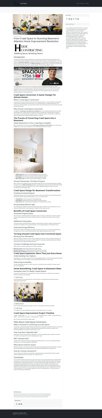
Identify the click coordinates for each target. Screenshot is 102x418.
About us (26, 414)
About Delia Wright (70, 24)
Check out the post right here (50, 89)
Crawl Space (23, 3)
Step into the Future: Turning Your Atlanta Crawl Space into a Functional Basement (32, 395)
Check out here (37, 196)
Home (78, 3)
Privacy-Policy (20, 414)
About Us (82, 3)
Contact (87, 3)
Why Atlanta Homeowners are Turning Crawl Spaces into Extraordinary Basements (32, 394)
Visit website (28, 240)
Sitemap (14, 414)
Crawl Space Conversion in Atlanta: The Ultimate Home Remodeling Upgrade (31, 396)
